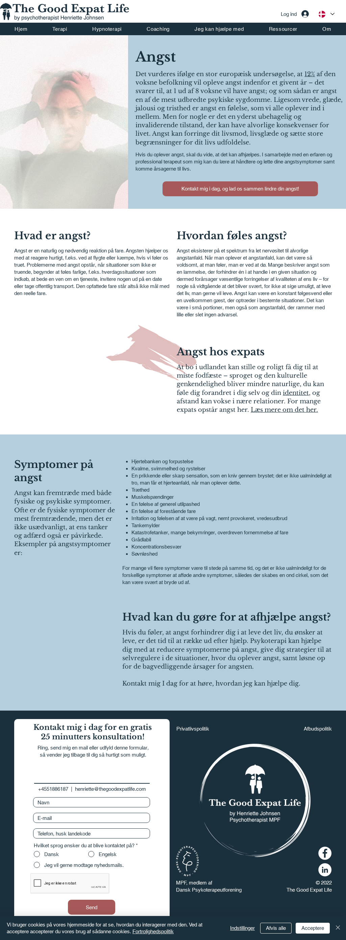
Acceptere (312, 928)
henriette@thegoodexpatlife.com (110, 789)
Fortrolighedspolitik (153, 931)
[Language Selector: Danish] (326, 14)
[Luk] (338, 928)
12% (309, 74)
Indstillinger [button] (242, 928)
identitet (296, 393)
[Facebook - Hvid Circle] (324, 853)
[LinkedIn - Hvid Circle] (324, 869)
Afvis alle (276, 928)
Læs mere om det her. (284, 409)
